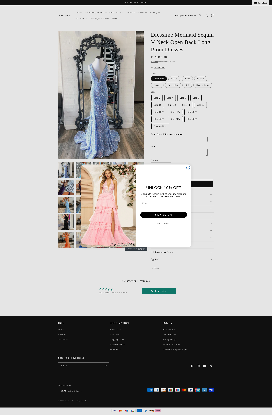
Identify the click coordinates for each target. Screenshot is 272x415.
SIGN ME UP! (163, 215)
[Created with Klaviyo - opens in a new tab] (136, 249)
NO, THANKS (163, 223)
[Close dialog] (188, 167)
